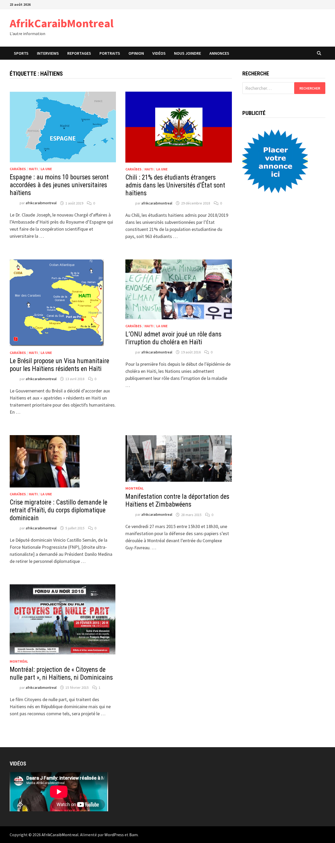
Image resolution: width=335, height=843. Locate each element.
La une (46, 169)
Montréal (134, 488)
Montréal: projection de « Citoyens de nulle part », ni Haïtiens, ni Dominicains (61, 673)
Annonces (219, 53)
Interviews (48, 53)
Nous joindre (187, 53)
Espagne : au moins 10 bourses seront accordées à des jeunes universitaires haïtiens (59, 185)
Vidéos (159, 53)
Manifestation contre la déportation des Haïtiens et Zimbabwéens (177, 500)
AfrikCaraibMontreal (62, 23)
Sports (21, 53)
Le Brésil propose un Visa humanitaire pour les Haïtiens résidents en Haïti (59, 365)
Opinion (136, 53)
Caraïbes (18, 169)
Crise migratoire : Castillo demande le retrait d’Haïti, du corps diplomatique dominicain (58, 510)
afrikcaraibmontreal (41, 203)
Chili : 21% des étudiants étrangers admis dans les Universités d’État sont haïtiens (175, 185)
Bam (133, 834)
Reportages (79, 53)
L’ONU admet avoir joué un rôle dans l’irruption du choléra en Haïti (173, 338)
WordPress (114, 834)
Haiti (33, 169)
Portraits (109, 53)
